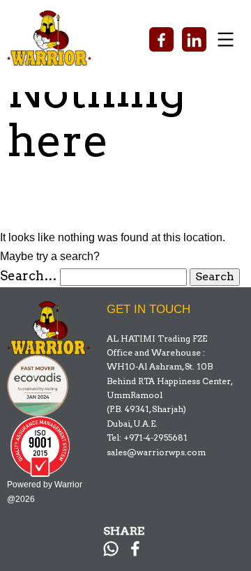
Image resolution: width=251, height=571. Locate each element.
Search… (28, 275)
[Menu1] (168, 17)
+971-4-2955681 (155, 437)
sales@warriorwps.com (156, 452)
